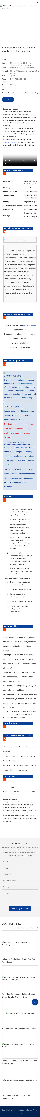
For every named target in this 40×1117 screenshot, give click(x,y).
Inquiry (8, 99)
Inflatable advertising (10, 142)
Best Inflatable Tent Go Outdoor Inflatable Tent (16, 1097)
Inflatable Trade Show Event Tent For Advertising (18, 960)
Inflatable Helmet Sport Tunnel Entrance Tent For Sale (19, 1062)
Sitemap (29, 1110)
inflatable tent (28, 325)
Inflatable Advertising (10, 928)
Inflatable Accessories (27, 928)
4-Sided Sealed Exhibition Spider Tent (19, 1029)
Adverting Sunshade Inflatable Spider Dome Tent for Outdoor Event (18, 995)
